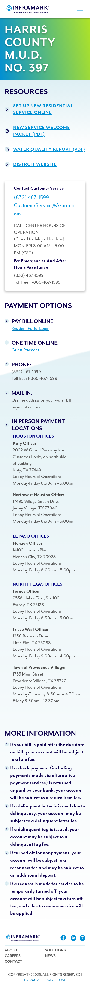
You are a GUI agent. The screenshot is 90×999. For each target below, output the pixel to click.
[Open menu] (79, 9)
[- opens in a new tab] (63, 938)
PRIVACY (31, 980)
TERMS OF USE (53, 980)
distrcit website (35, 164)
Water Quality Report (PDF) (49, 149)
